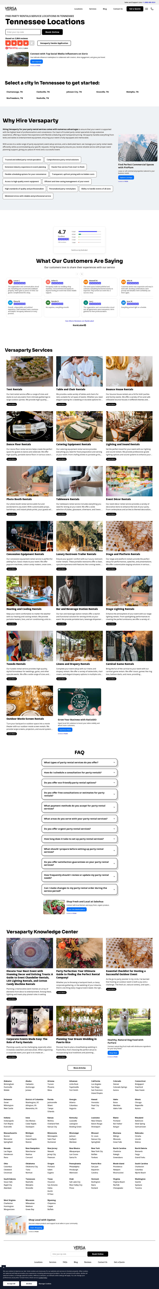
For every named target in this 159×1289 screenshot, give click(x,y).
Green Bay (30, 1209)
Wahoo (138, 1142)
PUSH (155, 1287)
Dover (6, 1102)
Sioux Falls (8, 1182)
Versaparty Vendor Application (54, 43)
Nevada (7, 1148)
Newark (50, 1151)
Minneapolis (52, 1136)
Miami (50, 1105)
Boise (115, 1102)
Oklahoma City (32, 1167)
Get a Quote (135, 9)
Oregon (50, 1163)
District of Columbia (34, 1099)
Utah (71, 1179)
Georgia (72, 1099)
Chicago (138, 1102)
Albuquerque (74, 1151)
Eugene (50, 1173)
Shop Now (113, 1053)
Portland (116, 1121)
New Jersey (52, 1148)
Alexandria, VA (31, 1108)
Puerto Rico (96, 1163)
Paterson (51, 1157)
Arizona (50, 1081)
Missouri (95, 1133)
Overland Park (53, 1124)
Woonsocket (118, 1173)
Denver (116, 1084)
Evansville (8, 1127)
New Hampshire (33, 1148)
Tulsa (28, 1170)
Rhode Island (118, 1163)
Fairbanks (30, 1084)
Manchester (30, 1151)
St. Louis (94, 1136)
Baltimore (139, 1121)
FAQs (65, 1262)
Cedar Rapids (31, 1124)
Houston (51, 1182)
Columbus (73, 1105)
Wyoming (51, 1200)
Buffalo (94, 1154)
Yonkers (94, 1157)
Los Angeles (96, 1084)
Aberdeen (8, 1188)
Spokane (138, 1185)
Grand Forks (140, 1157)
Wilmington (8, 1105)
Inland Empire (97, 1093)
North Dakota (141, 1148)
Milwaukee (30, 1203)
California (95, 1081)
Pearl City (95, 1105)
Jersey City (51, 1154)
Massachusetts (10, 1133)
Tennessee (30, 1179)
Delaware (8, 1099)
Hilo (93, 1108)
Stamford (139, 1087)
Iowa (28, 1118)
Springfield (8, 1142)
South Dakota (10, 1179)
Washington (140, 1179)
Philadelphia (74, 1167)
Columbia (139, 1170)
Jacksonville (52, 1102)
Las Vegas (8, 1151)
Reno (6, 1157)
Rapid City (8, 1185)
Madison (29, 1206)
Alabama (8, 1081)
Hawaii (94, 1099)
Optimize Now (65, 730)
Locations (78, 9)
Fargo (137, 1154)
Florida (50, 1099)
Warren (29, 1142)
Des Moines (30, 1121)
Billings (116, 1136)
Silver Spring (140, 1124)
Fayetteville (74, 1087)
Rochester (51, 1142)
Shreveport (95, 1127)
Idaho (115, 1099)
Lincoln (138, 1139)
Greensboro (118, 1157)
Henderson (8, 1154)
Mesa (49, 1090)
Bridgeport (139, 1084)
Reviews (87, 1262)
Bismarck (139, 1151)
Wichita (50, 1121)
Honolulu (95, 1102)
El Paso (50, 1194)
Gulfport (72, 1139)
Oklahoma (30, 1163)
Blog (105, 9)
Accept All (11, 1284)
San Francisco (97, 1090)
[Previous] (77, 274)
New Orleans (96, 1121)
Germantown (140, 1127)
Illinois (138, 1099)
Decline (29, 1284)
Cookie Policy (43, 1278)
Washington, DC (32, 1102)
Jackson (72, 1136)
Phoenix (50, 1087)
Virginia (116, 1179)
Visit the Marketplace (76, 909)
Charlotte (117, 1151)
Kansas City (52, 1127)
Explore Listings (126, 177)
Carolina (94, 1173)
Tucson (50, 1084)
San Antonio (52, 1185)
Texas (50, 1179)
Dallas (49, 1188)
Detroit (29, 1136)
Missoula (116, 1139)
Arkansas (73, 1081)
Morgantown (9, 1209)
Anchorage (30, 1087)
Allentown (73, 1173)
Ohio (6, 1163)
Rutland (94, 1188)
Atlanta (72, 1102)
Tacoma (138, 1188)
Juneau (28, 1090)
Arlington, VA (31, 1105)
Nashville (29, 1182)
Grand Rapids (31, 1139)
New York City (97, 1151)
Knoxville (29, 1188)
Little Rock (73, 1084)
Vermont (95, 1179)
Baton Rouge (96, 1124)
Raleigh (116, 1154)
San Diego (95, 1087)
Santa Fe (72, 1157)
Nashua (29, 1154)
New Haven (140, 1090)
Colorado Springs (120, 1087)
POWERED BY (35, 65)
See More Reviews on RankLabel (79, 321)
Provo (71, 1188)
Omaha (138, 1136)
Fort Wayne (8, 1124)
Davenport (30, 1127)
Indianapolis (9, 1121)
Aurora (116, 1090)
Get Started (36, 61)
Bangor (116, 1127)
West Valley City (75, 1185)
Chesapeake (118, 1188)
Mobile (6, 1090)
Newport (116, 1170)
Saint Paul (51, 1139)
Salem (49, 1170)
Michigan (30, 1133)
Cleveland (8, 1170)
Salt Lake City (74, 1182)
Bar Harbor (117, 1124)
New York (95, 1148)
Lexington (73, 1124)
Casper (50, 1206)
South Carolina (141, 1163)
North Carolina (119, 1148)
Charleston (139, 1167)
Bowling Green (75, 1127)
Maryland (139, 1118)
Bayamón (95, 1170)
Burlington (95, 1182)
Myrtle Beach (140, 1173)
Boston (7, 1136)
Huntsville (8, 1087)
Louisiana (95, 1118)
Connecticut (140, 1081)
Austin (50, 1191)
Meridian (116, 1105)
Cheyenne (51, 1203)
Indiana (7, 1118)
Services (92, 9)
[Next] (82, 274)
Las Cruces (73, 1154)
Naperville (139, 1105)
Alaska (28, 1081)
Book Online (52, 32)
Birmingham (9, 1084)
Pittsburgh (73, 1170)
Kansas (50, 1118)
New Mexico (74, 1148)
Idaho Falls (117, 1108)
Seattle (138, 1182)
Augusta (72, 1108)
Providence (117, 1167)
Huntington (9, 1206)
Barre (93, 1185)
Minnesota (52, 1133)
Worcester (8, 1139)
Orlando (50, 1111)
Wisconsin (30, 1200)
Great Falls (117, 1142)
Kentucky (73, 1118)
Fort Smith (73, 1090)
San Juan (94, 1167)
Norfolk (116, 1185)
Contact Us (118, 9)
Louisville (73, 1121)
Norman (29, 1173)
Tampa (50, 1108)
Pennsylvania (75, 1163)
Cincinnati (8, 1173)
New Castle (8, 1108)
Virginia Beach (119, 1182)
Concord (29, 1157)
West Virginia (9, 1200)
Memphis (29, 1185)
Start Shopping (36, 1228)
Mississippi (74, 1133)
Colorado (117, 1081)
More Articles (79, 1068)
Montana (117, 1133)
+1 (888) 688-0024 (148, 2)
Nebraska (139, 1133)
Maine (116, 1118)
